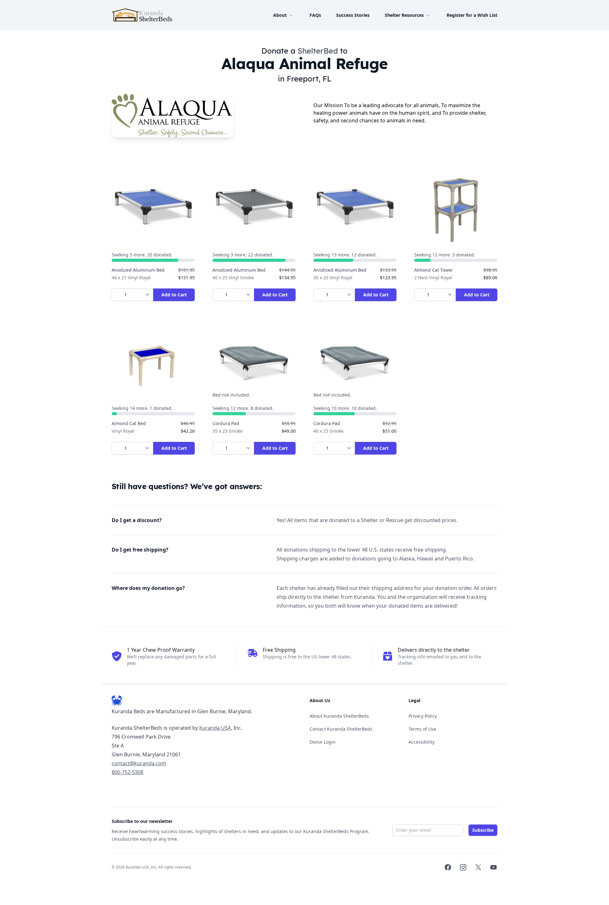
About (280, 15)
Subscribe (483, 830)
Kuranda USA (215, 727)
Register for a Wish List (472, 15)
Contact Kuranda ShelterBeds (341, 729)
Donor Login (323, 742)
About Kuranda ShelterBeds (339, 716)
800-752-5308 (127, 772)
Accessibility (422, 742)
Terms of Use (422, 729)
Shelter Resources (404, 15)
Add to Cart (174, 295)
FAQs (315, 15)
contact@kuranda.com (139, 763)
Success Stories (353, 15)
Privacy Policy (423, 716)
